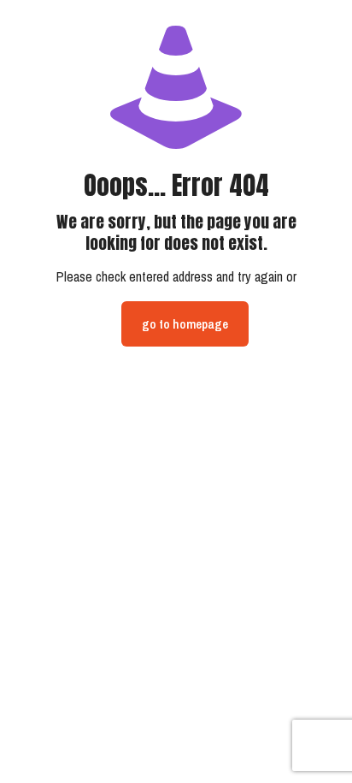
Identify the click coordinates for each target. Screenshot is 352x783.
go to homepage (185, 324)
